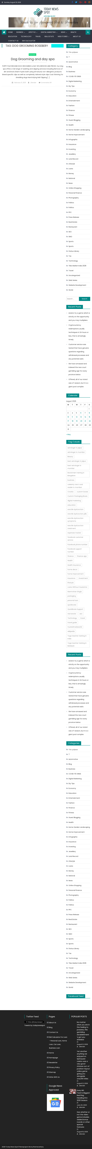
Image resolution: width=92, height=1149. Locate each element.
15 (89, 417)
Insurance (72, 144)
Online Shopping (75, 188)
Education (12, 36)
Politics (71, 202)
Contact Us (13, 41)
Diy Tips (71, 86)
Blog (70, 67)
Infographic (73, 139)
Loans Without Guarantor (77, 587)
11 (72, 417)
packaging (72, 596)
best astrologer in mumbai (74, 466)
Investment (83, 578)
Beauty (70, 456)
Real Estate (49, 36)
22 (90, 421)
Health (73, 32)
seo (81, 614)
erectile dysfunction (75, 509)
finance (71, 556)
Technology (26, 36)
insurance (71, 578)
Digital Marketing (48, 32)
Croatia (70, 492)
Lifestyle (32, 32)
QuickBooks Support (75, 609)
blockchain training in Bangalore (76, 474)
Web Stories (63, 36)
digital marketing (74, 500)
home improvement (76, 574)
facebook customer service (75, 538)
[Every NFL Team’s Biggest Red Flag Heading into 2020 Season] (72, 1091)
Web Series (73, 280)
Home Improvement (77, 135)
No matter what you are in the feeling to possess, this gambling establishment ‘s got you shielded (83, 1031)
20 (81, 421)
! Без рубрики (73, 52)
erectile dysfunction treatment (75, 527)
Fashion (71, 105)
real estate (72, 614)
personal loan (73, 600)
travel (82, 618)
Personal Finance (75, 193)
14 (85, 417)
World (71, 290)
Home (10, 32)
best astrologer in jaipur (77, 461)
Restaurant (73, 227)
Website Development (77, 285)
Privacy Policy (54, 1067)
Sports (71, 241)
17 (68, 421)
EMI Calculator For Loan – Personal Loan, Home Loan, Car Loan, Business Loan (58, 1042)
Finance (72, 110)
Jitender (33, 82)
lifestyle (71, 583)
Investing (72, 149)
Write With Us (54, 1077)
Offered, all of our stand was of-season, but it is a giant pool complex (78, 383)
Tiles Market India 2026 (77, 266)
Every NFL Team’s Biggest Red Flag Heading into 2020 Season (83, 1095)
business (71, 480)
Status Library (74, 251)
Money (71, 173)
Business (19, 32)
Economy (72, 91)
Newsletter (53, 1062)
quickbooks (72, 605)
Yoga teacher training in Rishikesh (77, 644)
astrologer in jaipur (75, 448)
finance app (82, 556)
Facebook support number (75, 550)
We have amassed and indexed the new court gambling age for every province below (78, 369)
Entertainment (74, 101)
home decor (72, 569)
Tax (70, 256)
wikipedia (71, 631)
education (72, 505)
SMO (70, 236)
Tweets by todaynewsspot (34, 1025)
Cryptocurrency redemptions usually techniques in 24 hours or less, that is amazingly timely (79, 332)
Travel (38, 36)
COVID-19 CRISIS (75, 76)
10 (68, 417)
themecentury (38, 1147)
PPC (70, 212)
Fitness (71, 115)
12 (76, 417)
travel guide (72, 622)
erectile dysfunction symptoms (75, 519)
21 (85, 421)
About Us (77, 36)
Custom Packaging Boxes (77, 496)
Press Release (74, 217)
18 (72, 421)
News (63, 32)
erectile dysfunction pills (77, 514)
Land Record (73, 159)
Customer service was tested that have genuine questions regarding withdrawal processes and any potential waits (79, 351)
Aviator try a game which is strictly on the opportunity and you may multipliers (79, 316)
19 (77, 421)
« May (68, 434)
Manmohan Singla (75, 591)
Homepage (53, 1058)
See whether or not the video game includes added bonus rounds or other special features (83, 1119)
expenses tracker (74, 533)
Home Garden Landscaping (79, 130)
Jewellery (72, 154)
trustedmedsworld (75, 627)
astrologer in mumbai (76, 452)
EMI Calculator (28, 41)
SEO (70, 232)
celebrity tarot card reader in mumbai (75, 485)
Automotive (73, 62)
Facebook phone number (77, 544)
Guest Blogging (74, 120)
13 (81, 417)
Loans (71, 169)
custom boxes (82, 492)
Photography (74, 198)
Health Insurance (74, 565)
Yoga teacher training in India (77, 637)
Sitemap (52, 1072)
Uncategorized (74, 275)
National (72, 178)
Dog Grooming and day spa (33, 59)
